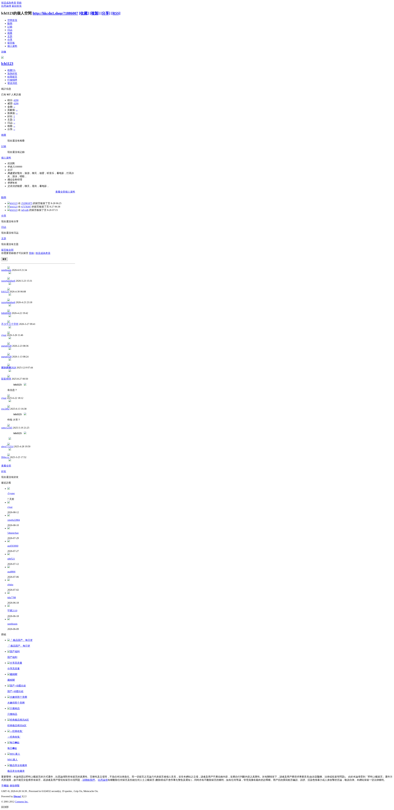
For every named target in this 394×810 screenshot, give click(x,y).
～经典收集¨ (13, 737)
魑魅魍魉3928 (8, 367)
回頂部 (5, 807)
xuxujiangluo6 (8, 280)
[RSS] (115, 13)
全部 (11, 250)
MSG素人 (12, 759)
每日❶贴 (12, 748)
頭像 (3, 51)
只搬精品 (12, 714)
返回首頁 (17, 6)
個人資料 (12, 46)
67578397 (26, 206)
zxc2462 (5, 408)
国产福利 (12, 657)
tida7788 (11, 597)
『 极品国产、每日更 (18, 645)
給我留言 (12, 76)
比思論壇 (6, 6)
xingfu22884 (13, 520)
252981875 (26, 203)
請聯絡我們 (88, 780)
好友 (3, 471)
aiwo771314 (7, 446)
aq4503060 (12, 546)
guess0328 (6, 346)
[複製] (95, 13)
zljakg (10, 584)
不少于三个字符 (9, 324)
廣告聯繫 (15, 785)
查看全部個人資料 (65, 191)
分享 (9, 39)
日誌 (9, 30)
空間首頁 (12, 20)
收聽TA (11, 70)
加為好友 (12, 73)
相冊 (9, 33)
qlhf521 (11, 558)
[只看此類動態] (8, 203)
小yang (11, 493)
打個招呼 (12, 80)
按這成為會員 (8, 2)
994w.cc (5, 457)
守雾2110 (12, 610)
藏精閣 (11, 680)
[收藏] (84, 13)
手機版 (5, 785)
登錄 (19, 2)
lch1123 (7, 64)
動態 (9, 23)
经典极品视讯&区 (16, 725)
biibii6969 (6, 313)
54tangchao (13, 533)
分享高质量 (13, 668)
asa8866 (11, 571)
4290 (16, 100)
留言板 (11, 43)
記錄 (9, 26)
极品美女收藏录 (16, 771)
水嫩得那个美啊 (16, 702)
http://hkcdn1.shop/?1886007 (55, 13)
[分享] (105, 13)
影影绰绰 (6, 378)
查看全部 (6, 465)
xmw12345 (6, 427)
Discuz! (17, 796)
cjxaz (3, 335)
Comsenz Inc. (21, 801)
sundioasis (6, 270)
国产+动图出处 (15, 691)
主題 (9, 36)
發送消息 (12, 83)
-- (14, 106)
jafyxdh (25, 210)
